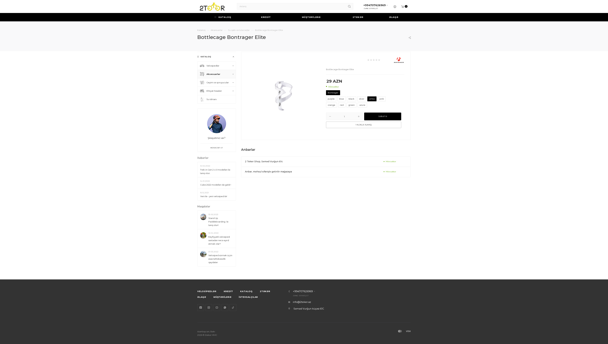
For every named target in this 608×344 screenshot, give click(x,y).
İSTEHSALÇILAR (248, 297)
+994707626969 (374, 5)
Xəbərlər (203, 157)
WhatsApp (225, 307)
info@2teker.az (302, 301)
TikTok (233, 307)
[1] (368, 60)
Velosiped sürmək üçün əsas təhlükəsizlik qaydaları (220, 259)
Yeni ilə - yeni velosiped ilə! (213, 196)
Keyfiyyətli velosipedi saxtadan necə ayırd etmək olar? (219, 240)
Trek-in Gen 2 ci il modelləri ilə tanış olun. (215, 171)
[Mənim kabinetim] (394, 7)
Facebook (200, 307)
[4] (376, 60)
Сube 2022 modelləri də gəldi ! (215, 184)
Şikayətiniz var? (216, 137)
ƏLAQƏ (201, 297)
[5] (379, 60)
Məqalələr (203, 206)
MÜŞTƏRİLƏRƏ (222, 297)
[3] (373, 60)
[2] (371, 60)
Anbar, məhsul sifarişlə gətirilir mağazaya (268, 171)
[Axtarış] (349, 6)
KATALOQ (246, 291)
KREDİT (228, 291)
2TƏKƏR (265, 291)
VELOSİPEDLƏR (206, 291)
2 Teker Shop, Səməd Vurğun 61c (264, 161)
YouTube (216, 307)
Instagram (208, 307)
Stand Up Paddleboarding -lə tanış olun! (218, 222)
